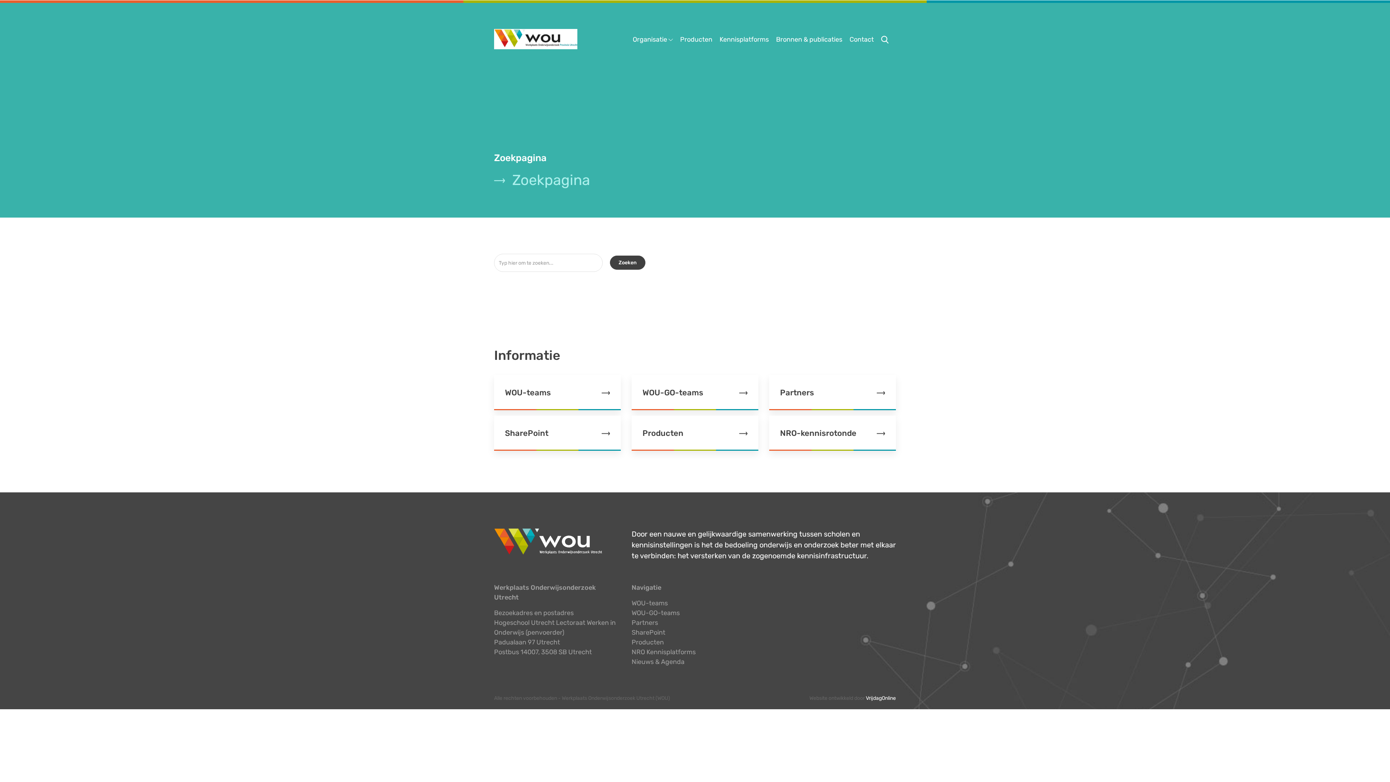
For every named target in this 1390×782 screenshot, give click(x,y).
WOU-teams (650, 603)
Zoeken (628, 263)
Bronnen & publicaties (809, 39)
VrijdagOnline (881, 698)
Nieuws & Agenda (658, 662)
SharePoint (648, 632)
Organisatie (651, 39)
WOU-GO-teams (656, 613)
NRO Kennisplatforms (664, 652)
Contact (862, 39)
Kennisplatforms (744, 39)
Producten (696, 39)
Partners (645, 623)
